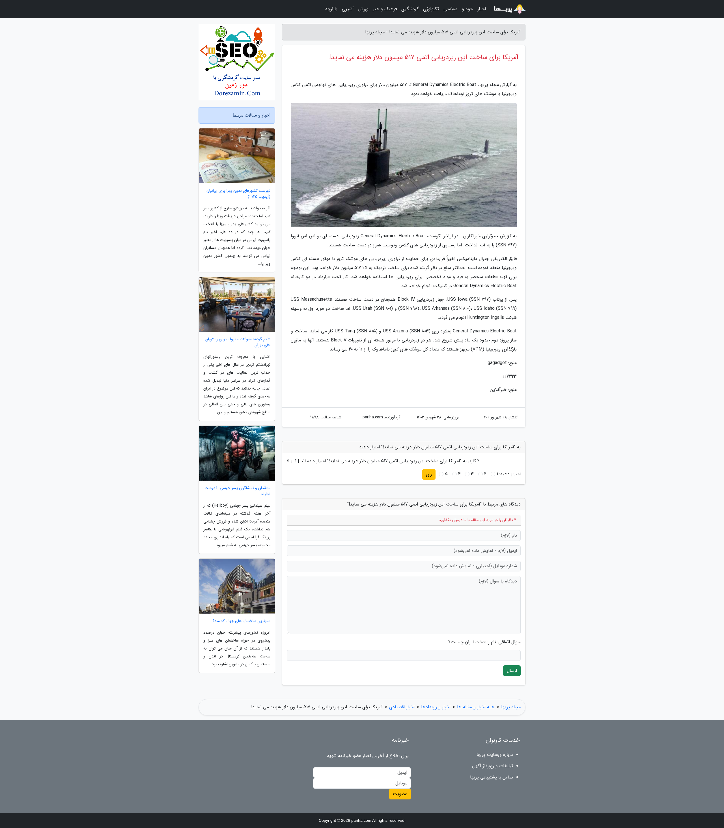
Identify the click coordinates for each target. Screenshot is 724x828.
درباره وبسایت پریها (495, 754)
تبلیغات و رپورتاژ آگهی (492, 765)
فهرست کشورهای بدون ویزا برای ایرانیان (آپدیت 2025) (238, 194)
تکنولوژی (431, 8)
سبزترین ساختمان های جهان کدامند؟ (241, 621)
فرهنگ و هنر (385, 8)
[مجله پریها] (509, 9)
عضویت (400, 793)
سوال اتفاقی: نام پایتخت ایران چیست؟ (484, 642)
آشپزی (348, 8)
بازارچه (331, 8)
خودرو (467, 8)
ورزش (363, 8)
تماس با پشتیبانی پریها (491, 777)
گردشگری (410, 8)
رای (429, 474)
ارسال (512, 670)
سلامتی (450, 8)
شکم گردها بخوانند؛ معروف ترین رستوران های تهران (237, 342)
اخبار (481, 8)
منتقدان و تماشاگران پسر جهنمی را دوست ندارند (237, 491)
